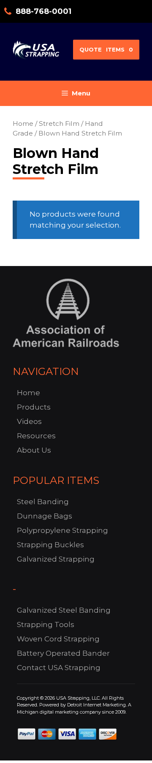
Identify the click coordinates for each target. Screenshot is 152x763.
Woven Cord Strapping (58, 639)
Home (23, 123)
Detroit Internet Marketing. (97, 705)
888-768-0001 (43, 11)
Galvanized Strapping (56, 559)
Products (34, 407)
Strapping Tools (45, 624)
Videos (29, 421)
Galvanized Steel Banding (64, 610)
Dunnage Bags (44, 516)
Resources (36, 436)
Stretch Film (59, 123)
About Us (34, 450)
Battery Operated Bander (63, 653)
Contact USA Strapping (58, 667)
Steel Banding (43, 501)
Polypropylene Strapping (62, 530)
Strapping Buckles (50, 544)
